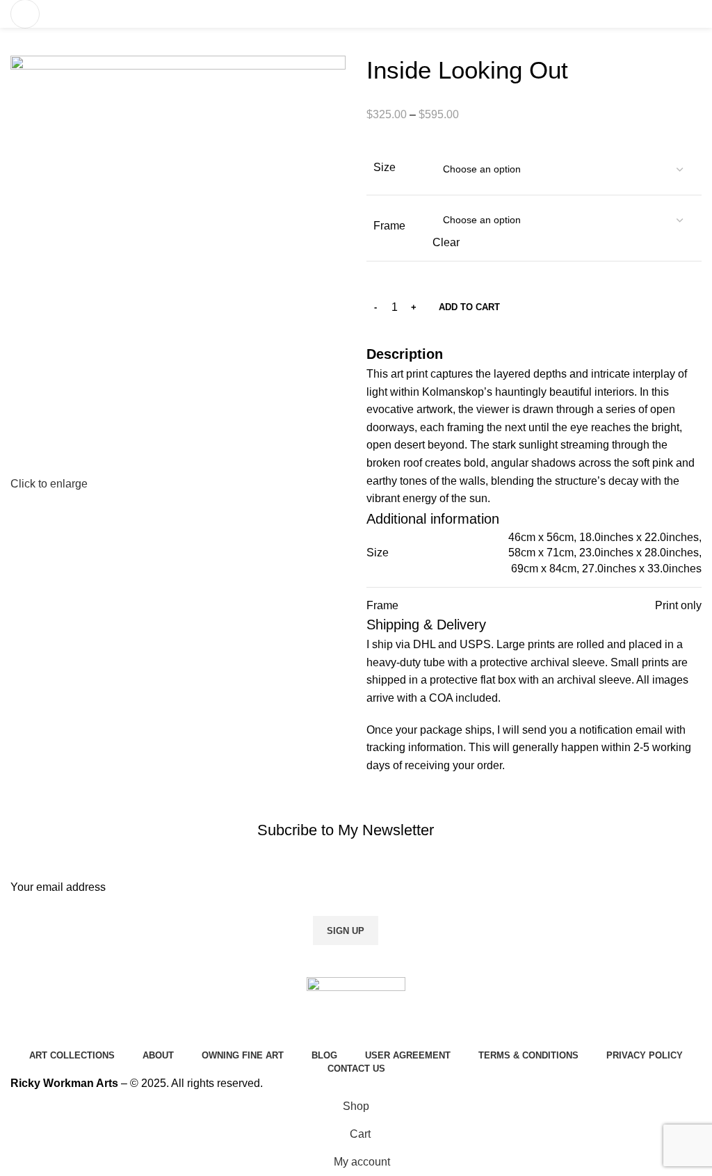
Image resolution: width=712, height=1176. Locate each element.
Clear (446, 242)
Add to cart (469, 307)
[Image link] (356, 1011)
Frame (389, 226)
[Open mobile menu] (25, 14)
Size (384, 167)
